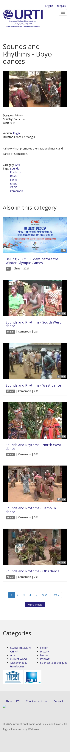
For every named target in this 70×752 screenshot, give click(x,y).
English (49, 5)
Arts (17, 165)
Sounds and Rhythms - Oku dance (32, 571)
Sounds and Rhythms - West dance (33, 385)
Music (13, 183)
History (44, 651)
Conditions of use (36, 701)
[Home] (29, 18)
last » (56, 595)
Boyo (13, 176)
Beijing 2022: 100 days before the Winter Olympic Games (32, 261)
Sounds (14, 168)
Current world (18, 659)
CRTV (13, 187)
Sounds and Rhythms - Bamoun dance (31, 510)
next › (45, 595)
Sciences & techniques (53, 662)
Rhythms (15, 172)
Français (61, 5)
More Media (35, 604)
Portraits (45, 659)
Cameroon (16, 191)
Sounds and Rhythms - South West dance (33, 324)
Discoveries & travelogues (18, 664)
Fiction (44, 647)
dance (13, 179)
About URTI (13, 701)
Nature (44, 655)
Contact (58, 701)
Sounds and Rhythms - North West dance (33, 447)
